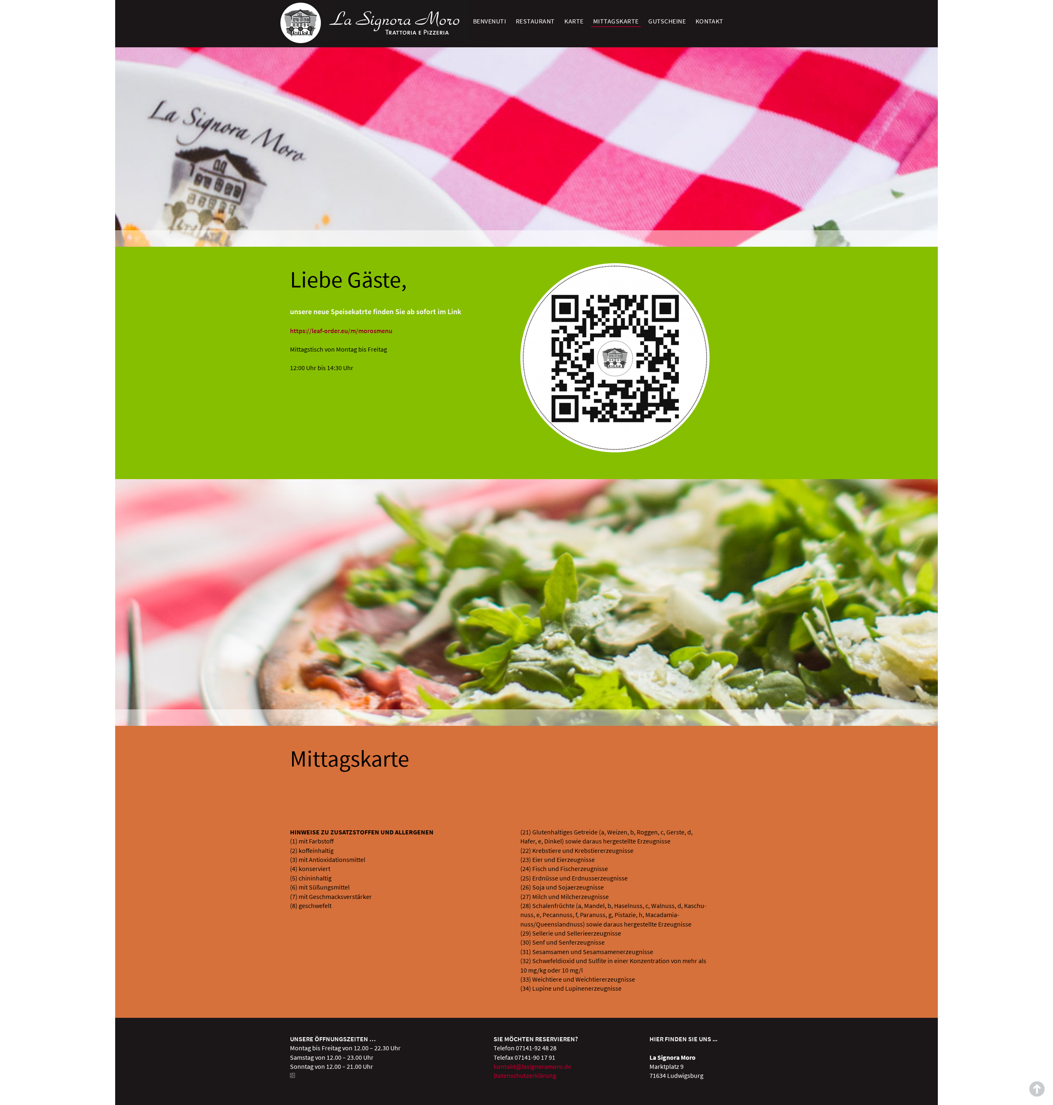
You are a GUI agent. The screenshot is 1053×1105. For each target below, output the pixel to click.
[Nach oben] (1037, 1089)
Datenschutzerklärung (525, 1075)
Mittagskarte (616, 21)
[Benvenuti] (300, 41)
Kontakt (710, 21)
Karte (573, 21)
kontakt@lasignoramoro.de (532, 1066)
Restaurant (535, 21)
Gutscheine (667, 21)
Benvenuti (489, 21)
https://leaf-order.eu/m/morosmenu (341, 331)
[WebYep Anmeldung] (293, 1075)
